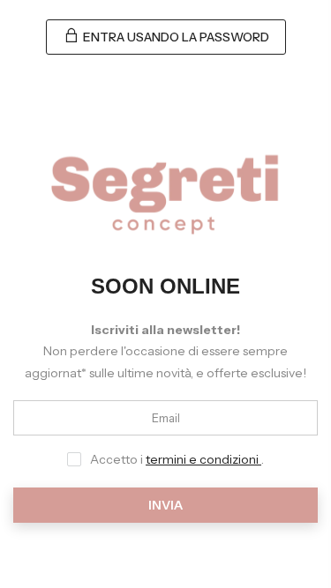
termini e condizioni (203, 459)
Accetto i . (177, 459)
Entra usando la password (174, 37)
